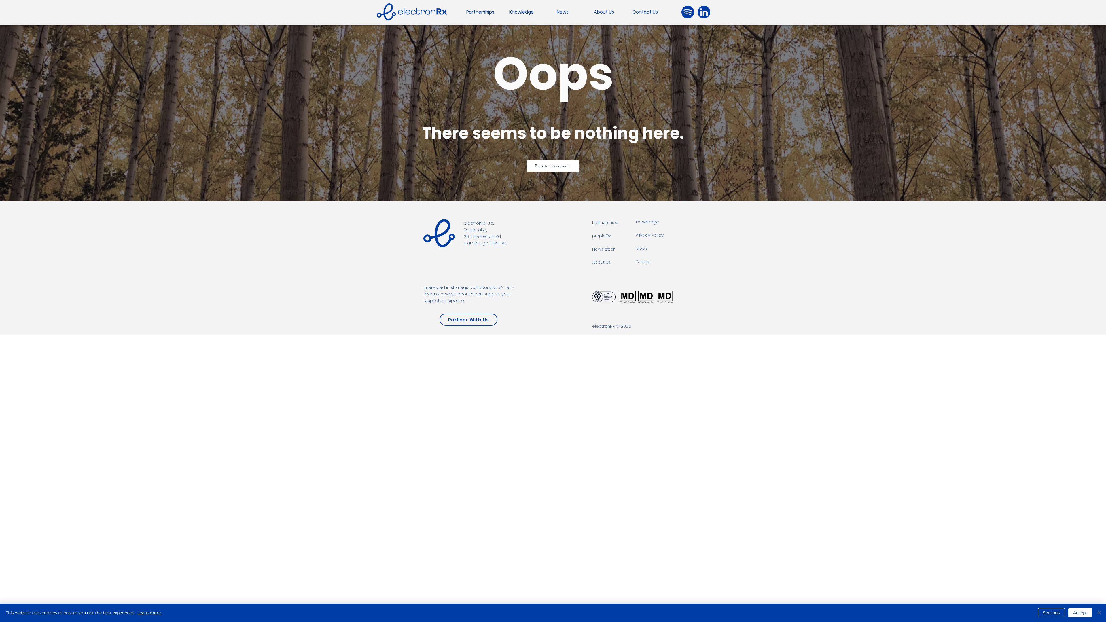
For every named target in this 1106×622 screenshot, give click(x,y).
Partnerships (605, 222)
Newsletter (603, 249)
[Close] (1099, 612)
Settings (1051, 612)
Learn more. (149, 612)
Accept (1080, 612)
